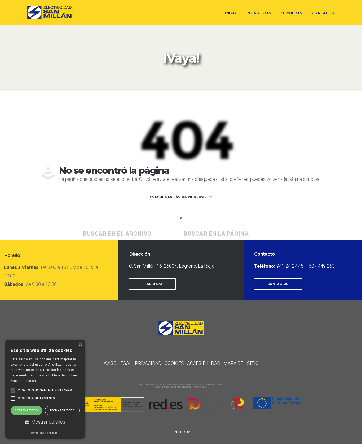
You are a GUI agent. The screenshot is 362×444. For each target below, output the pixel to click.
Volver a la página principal (178, 197)
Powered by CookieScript (45, 433)
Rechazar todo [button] (62, 410)
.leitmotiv (180, 431)
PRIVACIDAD (148, 363)
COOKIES (174, 363)
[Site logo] (50, 12)
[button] (45, 422)
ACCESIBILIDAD (203, 363)
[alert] (45, 389)
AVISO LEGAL (118, 363)
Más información (23, 381)
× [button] (80, 344)
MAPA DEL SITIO (241, 363)
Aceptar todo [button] (26, 410)
